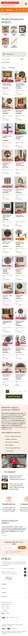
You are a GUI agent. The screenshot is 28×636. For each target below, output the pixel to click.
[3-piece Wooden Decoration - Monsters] (20, 261)
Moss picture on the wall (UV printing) (20, 137)
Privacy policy (5, 632)
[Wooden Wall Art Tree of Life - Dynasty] (7, 155)
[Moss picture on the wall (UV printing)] (20, 129)
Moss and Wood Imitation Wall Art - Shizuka (20, 85)
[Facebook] (25, 569)
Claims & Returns (5, 606)
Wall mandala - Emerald (19, 296)
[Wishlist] (20, 10)
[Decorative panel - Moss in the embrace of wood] (20, 155)
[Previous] (3, 391)
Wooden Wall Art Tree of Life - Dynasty (7, 164)
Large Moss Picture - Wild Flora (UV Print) (7, 322)
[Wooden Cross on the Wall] (7, 129)
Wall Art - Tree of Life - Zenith (7, 242)
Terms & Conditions (6, 608)
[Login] (23, 10)
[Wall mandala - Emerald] (20, 288)
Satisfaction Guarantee (7, 602)
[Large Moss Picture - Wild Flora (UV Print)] (7, 314)
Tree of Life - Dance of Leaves (7, 296)
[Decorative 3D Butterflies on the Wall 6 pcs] (7, 341)
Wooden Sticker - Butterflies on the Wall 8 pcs (20, 349)
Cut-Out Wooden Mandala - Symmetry (7, 270)
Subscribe (21, 547)
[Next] (24, 391)
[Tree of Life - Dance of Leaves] (7, 288)
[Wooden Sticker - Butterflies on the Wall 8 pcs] (20, 341)
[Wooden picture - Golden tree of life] (7, 76)
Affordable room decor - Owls (7, 375)
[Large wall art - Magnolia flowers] (20, 208)
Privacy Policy (5, 611)
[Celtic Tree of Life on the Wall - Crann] (20, 314)
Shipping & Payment (6, 604)
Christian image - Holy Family (20, 111)
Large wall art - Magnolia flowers (20, 216)
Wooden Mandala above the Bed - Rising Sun (20, 376)
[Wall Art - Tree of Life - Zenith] (7, 235)
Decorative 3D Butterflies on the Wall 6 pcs (7, 349)
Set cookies (6, 613)
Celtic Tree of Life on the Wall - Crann (20, 322)
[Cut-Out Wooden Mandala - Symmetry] (7, 261)
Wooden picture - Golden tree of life (7, 84)
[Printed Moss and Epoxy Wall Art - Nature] (7, 208)
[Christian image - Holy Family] (20, 103)
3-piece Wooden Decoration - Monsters (20, 270)
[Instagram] (25, 572)
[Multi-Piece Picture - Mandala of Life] (7, 182)
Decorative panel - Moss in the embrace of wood (20, 164)
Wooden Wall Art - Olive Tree (7, 111)
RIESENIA (9, 625)
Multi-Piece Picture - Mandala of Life (7, 190)
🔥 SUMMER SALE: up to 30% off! (10, 2)
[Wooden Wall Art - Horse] (20, 182)
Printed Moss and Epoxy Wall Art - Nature (7, 216)
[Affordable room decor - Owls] (7, 367)
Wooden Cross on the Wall (7, 136)
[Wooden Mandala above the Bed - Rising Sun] (20, 367)
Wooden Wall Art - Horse (20, 190)
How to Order (4, 609)
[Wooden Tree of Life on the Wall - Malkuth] (20, 235)
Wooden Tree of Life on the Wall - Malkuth (20, 243)
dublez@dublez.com (8, 572)
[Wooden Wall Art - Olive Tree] (7, 103)
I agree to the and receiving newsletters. (14, 552)
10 (20, 391)
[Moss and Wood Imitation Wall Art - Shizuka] (20, 76)
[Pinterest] (25, 575)
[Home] (2, 14)
